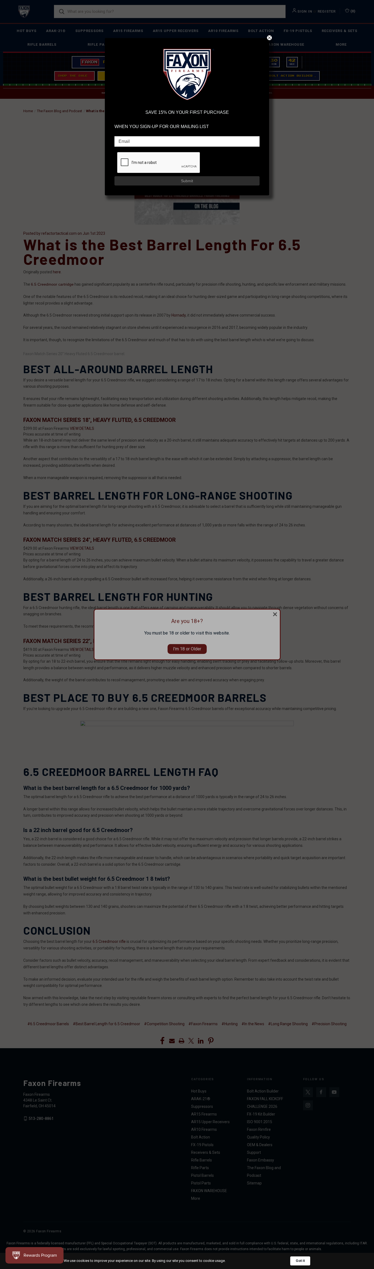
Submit (187, 181)
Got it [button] (300, 1261)
